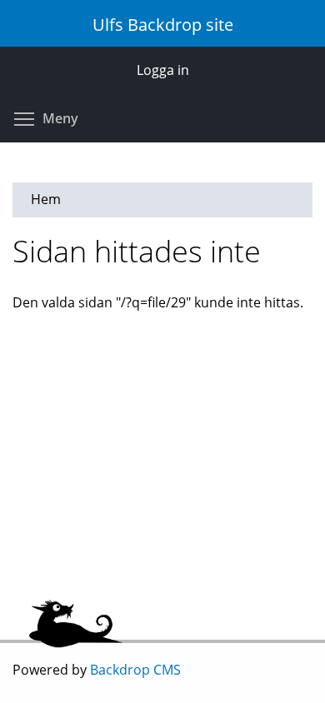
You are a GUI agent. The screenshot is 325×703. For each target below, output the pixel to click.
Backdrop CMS (135, 670)
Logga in (163, 70)
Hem (46, 199)
